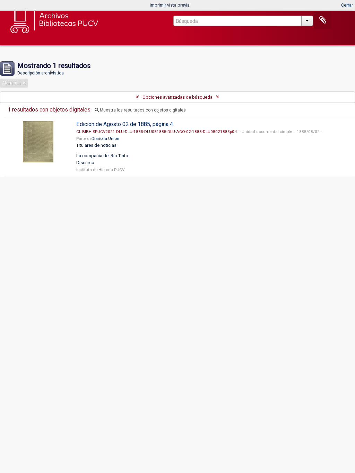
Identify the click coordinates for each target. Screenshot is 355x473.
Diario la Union (105, 138)
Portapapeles (322, 20)
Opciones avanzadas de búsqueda (177, 97)
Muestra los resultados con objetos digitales (142, 110)
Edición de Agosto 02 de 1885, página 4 (124, 124)
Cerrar (347, 5)
